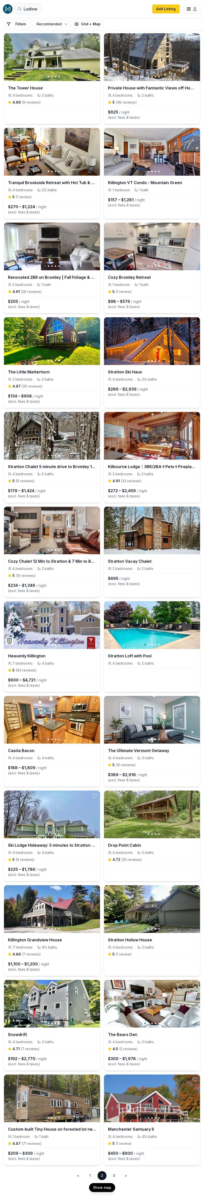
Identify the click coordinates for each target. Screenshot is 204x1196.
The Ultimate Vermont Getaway (138, 750)
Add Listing (166, 9)
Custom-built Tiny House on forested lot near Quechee (52, 1129)
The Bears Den (122, 1034)
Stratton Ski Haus (125, 371)
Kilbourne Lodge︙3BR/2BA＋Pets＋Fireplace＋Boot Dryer (152, 466)
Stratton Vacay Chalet (130, 561)
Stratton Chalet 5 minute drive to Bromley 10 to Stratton (52, 466)
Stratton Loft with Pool (130, 655)
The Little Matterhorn (29, 371)
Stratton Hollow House (130, 939)
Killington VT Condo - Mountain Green (145, 182)
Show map (102, 1187)
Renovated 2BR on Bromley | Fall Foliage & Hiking (52, 277)
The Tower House (25, 87)
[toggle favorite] (95, 38)
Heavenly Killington (27, 655)
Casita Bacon (21, 750)
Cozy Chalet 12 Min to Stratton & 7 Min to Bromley (52, 561)
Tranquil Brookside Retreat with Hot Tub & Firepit (52, 182)
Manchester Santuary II (131, 1129)
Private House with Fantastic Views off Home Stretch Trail (152, 87)
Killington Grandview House (35, 939)
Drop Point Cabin (124, 845)
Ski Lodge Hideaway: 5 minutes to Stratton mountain (52, 845)
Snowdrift (17, 1034)
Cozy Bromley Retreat (129, 277)
